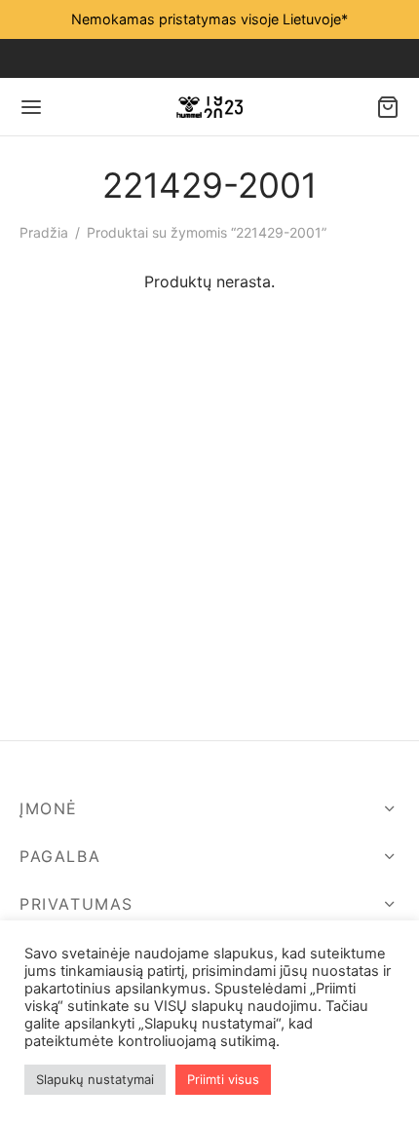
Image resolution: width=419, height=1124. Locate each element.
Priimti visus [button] (223, 1079)
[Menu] (31, 107)
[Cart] (388, 107)
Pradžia (43, 232)
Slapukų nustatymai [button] (95, 1079)
